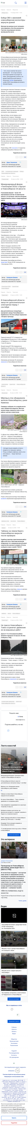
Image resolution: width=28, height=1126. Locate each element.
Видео (14, 1033)
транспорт (12, 384)
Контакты (14, 1055)
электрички (5, 384)
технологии (15, 286)
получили (14, 148)
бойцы (21, 171)
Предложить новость (14, 1021)
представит (4, 262)
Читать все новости (14, 834)
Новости (9, 9)
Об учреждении (14, 1057)
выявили (3, 498)
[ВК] (17, 157)
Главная (3, 9)
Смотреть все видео (14, 999)
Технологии (16, 176)
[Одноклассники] (21, 157)
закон (9, 613)
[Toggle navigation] (25, 3)
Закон (14, 525)
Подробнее (14, 1123)
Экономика (14, 1043)
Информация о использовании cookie (14, 1076)
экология (13, 521)
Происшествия (14, 1041)
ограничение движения (8, 701)
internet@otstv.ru (20, 720)
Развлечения (14, 1045)
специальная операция (12, 171)
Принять (14, 1118)
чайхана (4, 613)
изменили (4, 362)
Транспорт (15, 292)
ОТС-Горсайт (17, 166)
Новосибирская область (8, 173)
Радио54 (14, 1051)
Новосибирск (5, 288)
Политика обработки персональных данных (14, 1074)
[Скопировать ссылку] (25, 157)
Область (14, 1031)
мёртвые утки (5, 521)
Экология (15, 390)
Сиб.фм (11, 80)
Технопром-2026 (6, 286)
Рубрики (14, 1027)
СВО (3, 171)
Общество (15, 9)
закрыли (19, 589)
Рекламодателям (14, 1053)
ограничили (13, 679)
